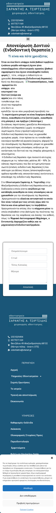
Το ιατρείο (16, 389)
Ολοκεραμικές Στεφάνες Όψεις (27, 435)
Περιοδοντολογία (20, 441)
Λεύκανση (16, 429)
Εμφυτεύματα (18, 448)
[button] (52, 458)
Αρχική (14, 370)
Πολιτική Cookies (26, 509)
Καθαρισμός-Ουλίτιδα (22, 422)
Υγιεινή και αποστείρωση (24, 395)
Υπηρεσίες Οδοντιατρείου (24, 376)
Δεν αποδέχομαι (28, 495)
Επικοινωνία (17, 401)
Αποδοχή (28, 488)
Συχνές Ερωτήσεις (20, 382)
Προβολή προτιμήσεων (28, 503)
